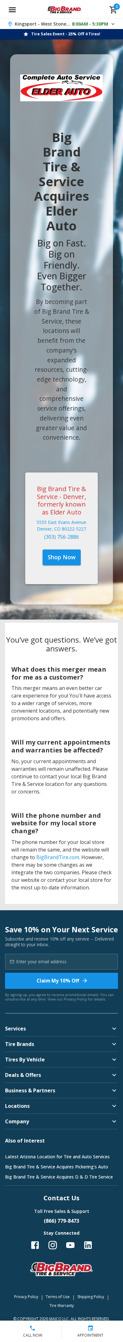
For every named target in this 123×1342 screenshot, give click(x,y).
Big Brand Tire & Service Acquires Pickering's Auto (56, 1167)
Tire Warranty (62, 1305)
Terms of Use (58, 1296)
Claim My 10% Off (58, 980)
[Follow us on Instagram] (53, 1245)
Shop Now (62, 557)
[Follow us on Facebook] (35, 1245)
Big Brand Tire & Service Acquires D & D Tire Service (59, 1177)
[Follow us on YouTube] (70, 1245)
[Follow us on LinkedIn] (88, 1245)
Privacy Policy (75, 999)
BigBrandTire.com (57, 857)
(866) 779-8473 (61, 1220)
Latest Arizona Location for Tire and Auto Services (57, 1157)
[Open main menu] (12, 10)
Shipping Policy (90, 1296)
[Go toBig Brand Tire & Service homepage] (64, 9)
